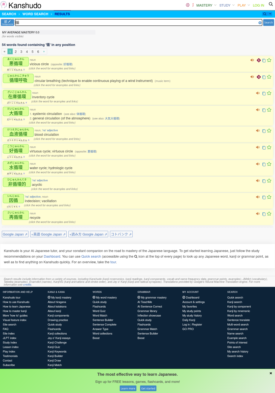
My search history (237, 351)
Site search (9, 324)
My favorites (189, 306)
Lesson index (11, 347)
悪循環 (92, 151)
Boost (96, 338)
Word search (235, 315)
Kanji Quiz (54, 347)
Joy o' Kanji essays (59, 338)
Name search (235, 333)
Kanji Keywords (57, 351)
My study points (191, 311)
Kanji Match (55, 365)
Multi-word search (238, 324)
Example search (237, 338)
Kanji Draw (54, 360)
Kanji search (234, 302)
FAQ (5, 329)
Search (268, 22)
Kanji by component (239, 306)
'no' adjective (50, 130)
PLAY (242, 5)
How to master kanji (15, 311)
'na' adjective (40, 180)
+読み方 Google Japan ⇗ (88, 234)
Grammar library (147, 311)
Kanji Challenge (57, 342)
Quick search (91, 256)
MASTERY (204, 5)
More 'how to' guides (15, 315)
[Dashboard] (187, 5)
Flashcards (54, 329)
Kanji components (58, 315)
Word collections (102, 333)
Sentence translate (238, 320)
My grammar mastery (153, 297)
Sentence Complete (104, 324)
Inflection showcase (149, 315)
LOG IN (258, 5)
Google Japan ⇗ (15, 234)
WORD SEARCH (35, 13)
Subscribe (9, 365)
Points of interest (237, 342)
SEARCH (9, 13)
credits (27, 284)
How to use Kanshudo (16, 302)
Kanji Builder (55, 356)
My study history (192, 315)
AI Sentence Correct (150, 306)
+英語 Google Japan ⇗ (48, 234)
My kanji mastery (61, 297)
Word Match (100, 315)
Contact (7, 360)
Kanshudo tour (11, 297)
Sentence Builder (103, 320)
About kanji (54, 311)
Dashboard (52, 256)
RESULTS (62, 13)
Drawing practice (58, 320)
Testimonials (10, 356)
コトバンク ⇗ (121, 234)
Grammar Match (147, 329)
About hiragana (57, 302)
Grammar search (237, 329)
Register (197, 324)
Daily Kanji (188, 320)
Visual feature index (14, 320)
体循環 (81, 114)
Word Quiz (99, 311)
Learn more (128, 388)
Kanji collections (57, 333)
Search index (235, 356)
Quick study (55, 324)
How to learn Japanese (16, 306)
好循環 (67, 64)
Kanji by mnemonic (238, 311)
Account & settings (193, 302)
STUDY (224, 5)
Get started (148, 388)
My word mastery (106, 297)
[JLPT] (193, 5)
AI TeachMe (145, 302)
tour (113, 261)
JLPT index (9, 338)
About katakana (57, 306)
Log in (186, 324)
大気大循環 (112, 118)
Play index (9, 351)
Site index (9, 333)
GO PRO (188, 329)
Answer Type (100, 329)
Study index (10, 342)
